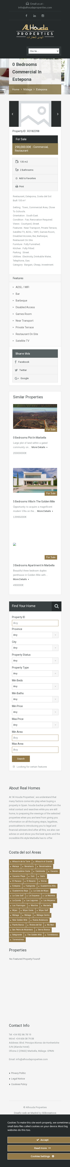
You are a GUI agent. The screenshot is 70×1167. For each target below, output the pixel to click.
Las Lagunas (32, 900)
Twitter (23, 370)
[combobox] (35, 635)
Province (17, 629)
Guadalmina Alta (48, 886)
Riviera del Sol (35, 925)
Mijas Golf (43, 910)
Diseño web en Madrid (26, 1113)
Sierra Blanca (44, 930)
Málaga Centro (43, 915)
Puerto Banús (18, 925)
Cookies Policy (19, 1084)
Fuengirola (30, 886)
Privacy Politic (18, 1073)
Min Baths (18, 693)
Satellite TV (22, 340)
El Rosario (31, 881)
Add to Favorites (27, 178)
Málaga (27, 89)
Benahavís (29, 866)
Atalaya (15, 866)
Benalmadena (45, 866)
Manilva (34, 905)
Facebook (23, 362)
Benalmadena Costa (21, 871)
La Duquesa (34, 896)
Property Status (21, 654)
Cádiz (42, 876)
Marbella (47, 905)
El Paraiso (16, 881)
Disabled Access (25, 307)
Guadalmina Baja (20, 891)
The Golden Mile (34, 935)
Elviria (43, 881)
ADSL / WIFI (22, 287)
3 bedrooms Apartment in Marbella (34, 565)
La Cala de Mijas (41, 891)
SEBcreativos (49, 1113)
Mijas (14, 910)
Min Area (17, 731)
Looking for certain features (31, 766)
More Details (39, 447)
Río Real (50, 925)
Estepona (41, 89)
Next (58, 114)
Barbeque (21, 300)
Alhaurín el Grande (43, 861)
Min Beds (17, 680)
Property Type (20, 667)
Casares (54, 871)
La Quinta (16, 900)
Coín (33, 876)
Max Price (18, 718)
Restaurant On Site (27, 334)
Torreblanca (52, 935)
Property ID (18, 617)
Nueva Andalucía (40, 920)
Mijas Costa (28, 910)
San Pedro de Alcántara (22, 930)
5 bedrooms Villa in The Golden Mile (34, 501)
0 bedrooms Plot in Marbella (29, 437)
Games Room (24, 313)
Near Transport (24, 320)
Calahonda (40, 871)
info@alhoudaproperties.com (35, 7)
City (14, 641)
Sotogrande (17, 935)
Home (15, 89)
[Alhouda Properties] (35, 32)
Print (21, 186)
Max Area (17, 743)
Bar (18, 293)
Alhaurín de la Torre (21, 861)
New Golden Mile (19, 920)
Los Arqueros (49, 900)
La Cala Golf (17, 896)
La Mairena (50, 896)
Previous (12, 114)
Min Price (17, 706)
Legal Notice (18, 1078)
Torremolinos (18, 940)
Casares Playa (18, 876)
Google (25, 378)
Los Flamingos (18, 905)
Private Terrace (25, 327)
